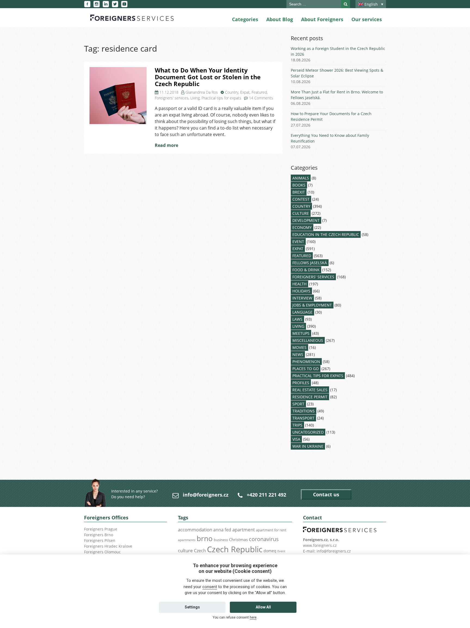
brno (205, 538)
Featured (259, 92)
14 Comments (261, 97)
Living (195, 97)
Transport (303, 418)
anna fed (222, 530)
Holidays (301, 291)
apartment (243, 529)
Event (298, 241)
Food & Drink (306, 269)
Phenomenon (306, 361)
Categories (245, 19)
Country (231, 92)
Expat (245, 92)
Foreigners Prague (100, 529)
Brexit (298, 192)
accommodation (195, 529)
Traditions (303, 411)
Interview (302, 298)
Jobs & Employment (312, 305)
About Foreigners (322, 19)
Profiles (300, 382)
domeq (270, 550)
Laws (297, 319)
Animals (300, 178)
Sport (298, 403)
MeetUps (301, 333)
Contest (301, 199)
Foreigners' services (171, 97)
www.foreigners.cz (320, 545)
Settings (192, 607)
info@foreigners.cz (205, 494)
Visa (296, 439)
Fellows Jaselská (309, 262)
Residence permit (309, 396)
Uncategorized (308, 432)
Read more (166, 145)
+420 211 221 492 (266, 494)
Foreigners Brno (98, 534)
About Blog (279, 19)
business (221, 539)
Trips (297, 425)
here (253, 617)
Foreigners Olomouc (102, 551)
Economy (302, 227)
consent (209, 586)
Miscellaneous (307, 340)
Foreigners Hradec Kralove (108, 546)
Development (306, 220)
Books (298, 185)
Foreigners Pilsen (99, 540)
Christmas (238, 539)
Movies (299, 347)
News (297, 354)
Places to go (305, 368)
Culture (300, 213)
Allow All (263, 607)
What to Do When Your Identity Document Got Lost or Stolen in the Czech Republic (208, 77)
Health (299, 283)
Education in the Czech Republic (325, 234)
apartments (187, 540)
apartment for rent (271, 530)
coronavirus (264, 539)
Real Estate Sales (309, 389)
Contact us (326, 494)
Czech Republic (234, 549)
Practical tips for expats (221, 97)
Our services (366, 19)
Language (302, 312)
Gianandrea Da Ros (201, 92)
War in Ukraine (307, 446)
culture (185, 550)
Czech (200, 551)
